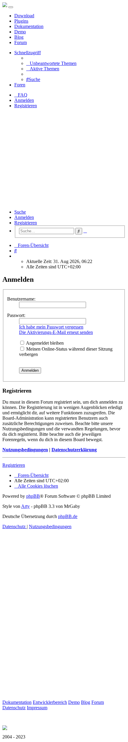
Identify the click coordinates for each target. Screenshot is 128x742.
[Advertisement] (64, 159)
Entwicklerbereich (50, 702)
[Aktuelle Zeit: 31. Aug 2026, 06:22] (16, 256)
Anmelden (24, 217)
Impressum (37, 707)
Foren (19, 84)
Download (24, 15)
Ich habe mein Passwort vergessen (51, 326)
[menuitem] (51, 63)
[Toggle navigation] (10, 7)
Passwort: (16, 315)
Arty (25, 506)
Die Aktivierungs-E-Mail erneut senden (56, 332)
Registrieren (25, 222)
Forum (20, 42)
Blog (19, 37)
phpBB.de (67, 516)
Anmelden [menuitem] (24, 100)
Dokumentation (28, 26)
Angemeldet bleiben (44, 343)
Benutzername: (21, 298)
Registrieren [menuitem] (25, 105)
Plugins (21, 21)
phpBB (33, 496)
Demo (20, 31)
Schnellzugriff (27, 52)
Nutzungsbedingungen (25, 449)
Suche (20, 211)
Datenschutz (14, 707)
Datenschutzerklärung (74, 449)
